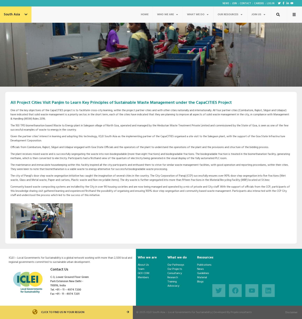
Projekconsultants (241, 312)
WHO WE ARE (165, 14)
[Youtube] (291, 3)
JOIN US (256, 14)
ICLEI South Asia (155, 312)
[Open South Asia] (26, 14)
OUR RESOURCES (228, 14)
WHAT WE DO (195, 14)
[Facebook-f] (283, 3)
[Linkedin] (268, 290)
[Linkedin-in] (287, 3)
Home (145, 14)
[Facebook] (235, 290)
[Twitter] (279, 3)
